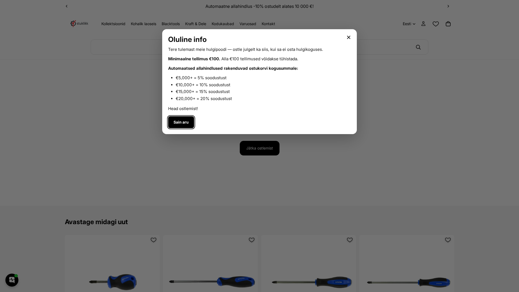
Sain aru (181, 122)
